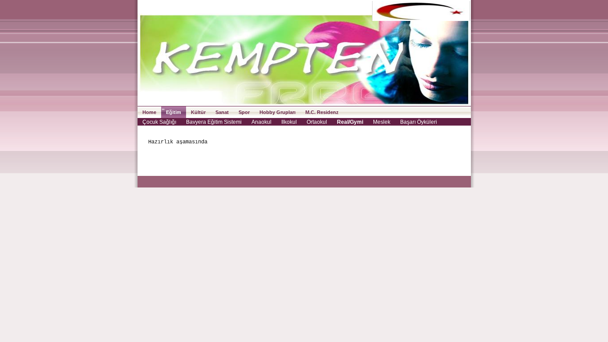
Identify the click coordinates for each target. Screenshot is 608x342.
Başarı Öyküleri (418, 122)
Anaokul (261, 122)
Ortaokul (317, 122)
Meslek (381, 122)
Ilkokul (289, 122)
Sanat (222, 112)
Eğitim (173, 112)
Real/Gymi (350, 122)
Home (149, 112)
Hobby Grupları (277, 112)
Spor (244, 112)
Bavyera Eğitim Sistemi (214, 122)
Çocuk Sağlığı (159, 122)
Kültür (198, 112)
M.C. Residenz (322, 112)
